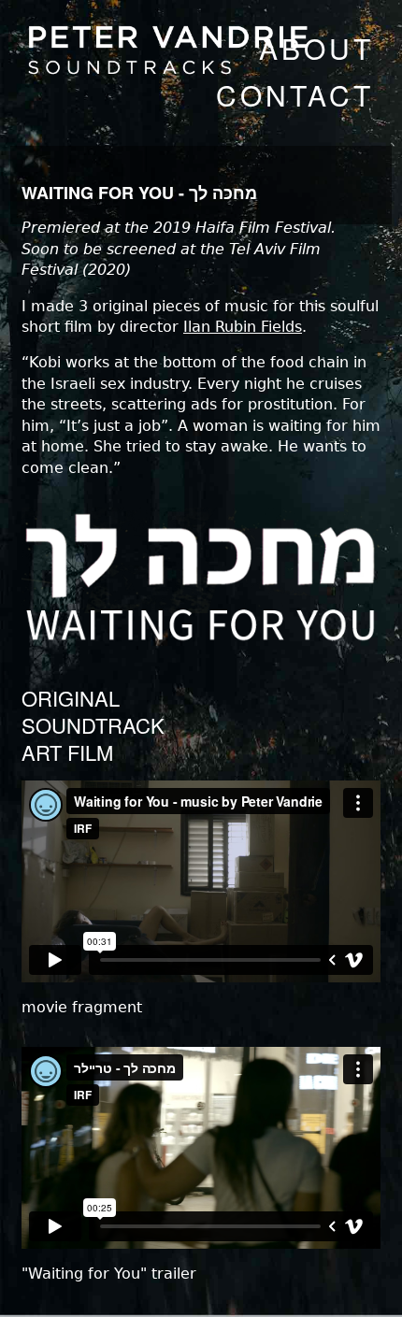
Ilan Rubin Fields (242, 327)
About (316, 48)
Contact (295, 95)
